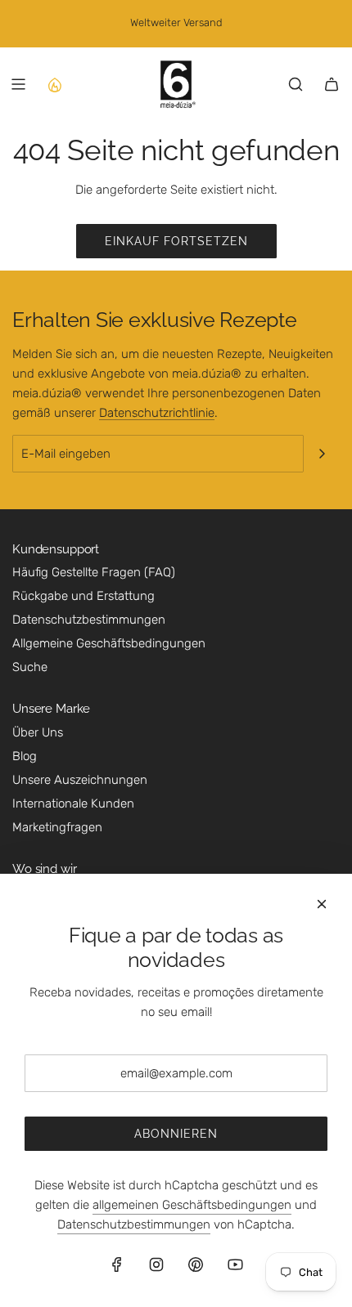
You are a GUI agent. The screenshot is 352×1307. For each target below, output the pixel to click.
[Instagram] (156, 1264)
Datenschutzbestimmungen (133, 1224)
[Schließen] (322, 904)
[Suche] (296, 84)
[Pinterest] (196, 1264)
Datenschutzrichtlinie (156, 412)
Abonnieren (176, 1133)
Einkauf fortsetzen (176, 241)
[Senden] (322, 454)
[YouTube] (235, 1264)
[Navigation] (18, 84)
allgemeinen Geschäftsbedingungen (192, 1204)
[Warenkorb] (332, 84)
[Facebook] (117, 1264)
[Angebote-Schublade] (54, 84)
